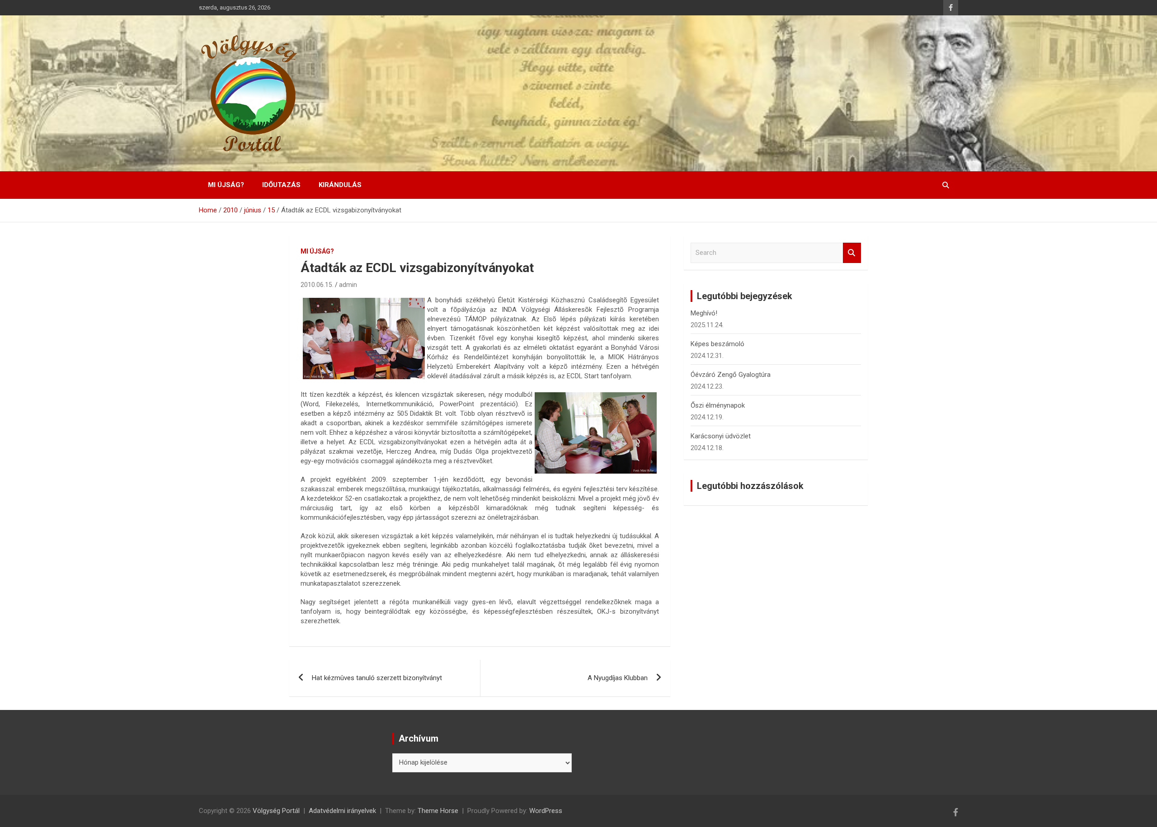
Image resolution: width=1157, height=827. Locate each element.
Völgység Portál (276, 811)
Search (852, 253)
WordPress (545, 811)
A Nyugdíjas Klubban (618, 678)
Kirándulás (340, 185)
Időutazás (281, 185)
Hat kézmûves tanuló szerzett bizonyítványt (377, 678)
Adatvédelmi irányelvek (342, 811)
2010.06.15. (317, 284)
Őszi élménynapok (718, 405)
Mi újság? (226, 185)
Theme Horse (438, 811)
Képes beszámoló (717, 344)
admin (348, 284)
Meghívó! (704, 313)
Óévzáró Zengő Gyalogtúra (731, 375)
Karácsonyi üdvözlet (721, 436)
